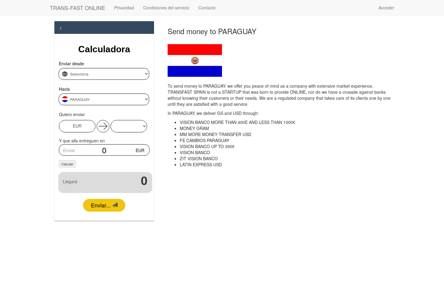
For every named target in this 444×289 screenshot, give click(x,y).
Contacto (207, 8)
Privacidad (124, 8)
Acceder (386, 8)
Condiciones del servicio (166, 8)
